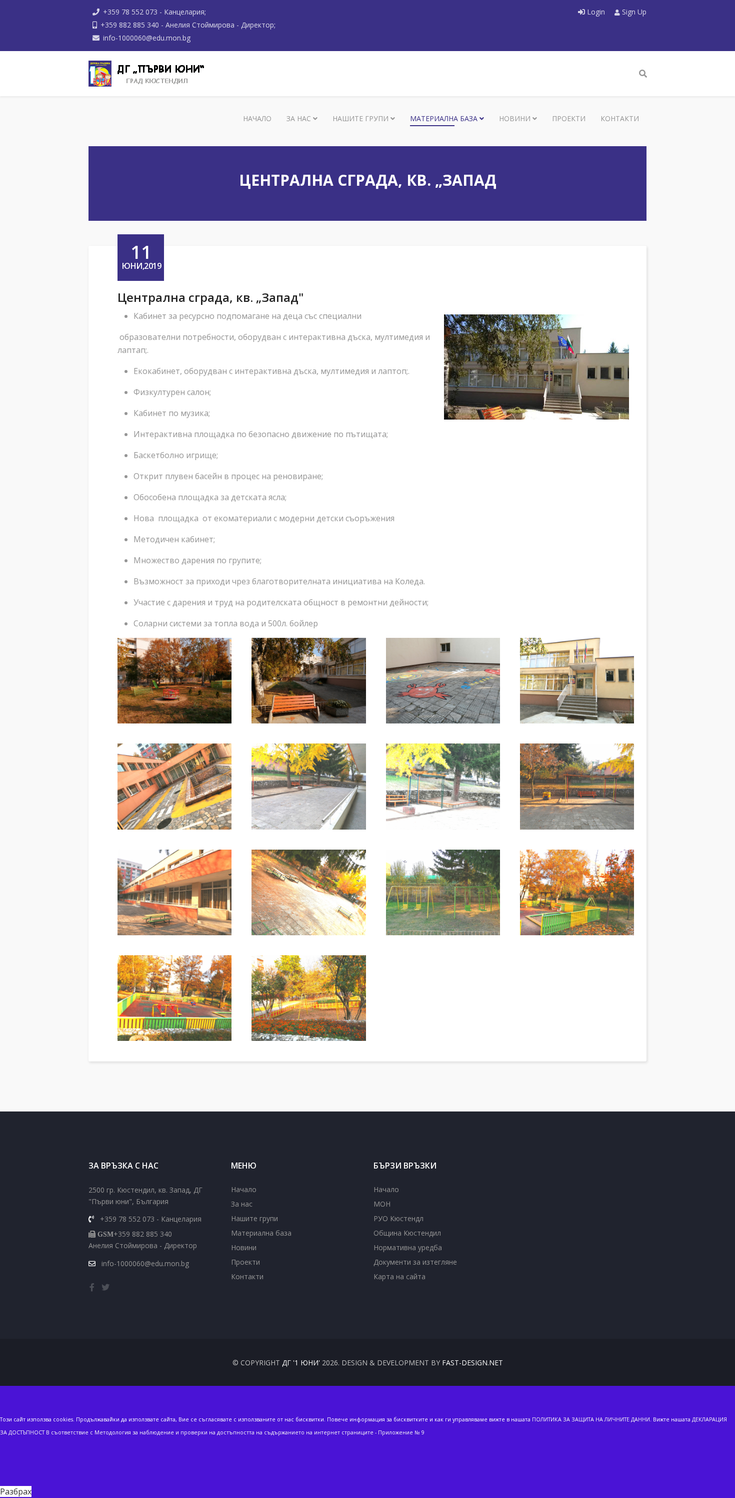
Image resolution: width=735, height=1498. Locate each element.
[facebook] (92, 1287)
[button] (175, 680)
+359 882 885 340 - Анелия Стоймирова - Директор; (188, 25)
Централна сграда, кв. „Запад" (211, 297)
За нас (298, 118)
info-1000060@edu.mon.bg (146, 38)
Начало (257, 118)
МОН (382, 1204)
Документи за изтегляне (415, 1262)
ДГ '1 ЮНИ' (301, 1362)
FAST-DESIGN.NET (472, 1362)
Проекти (569, 118)
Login (596, 12)
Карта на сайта (400, 1276)
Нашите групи (360, 118)
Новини (514, 118)
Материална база (444, 118)
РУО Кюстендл (399, 1218)
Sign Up (633, 12)
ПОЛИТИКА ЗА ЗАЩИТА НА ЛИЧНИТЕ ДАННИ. (592, 1419)
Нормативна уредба (408, 1247)
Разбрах (16, 1491)
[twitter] (106, 1287)
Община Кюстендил (407, 1233)
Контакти (619, 118)
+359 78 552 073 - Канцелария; (154, 12)
